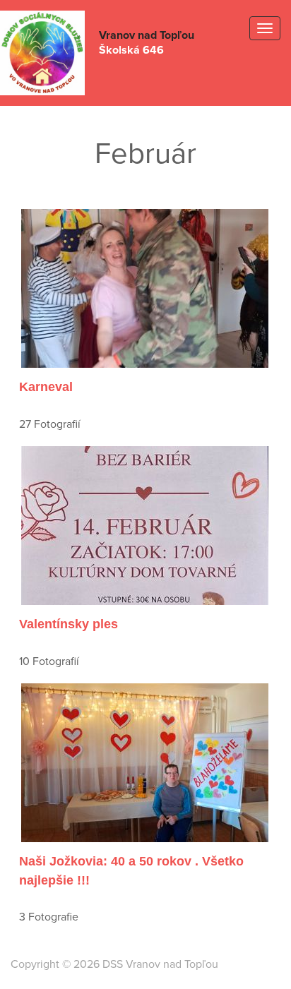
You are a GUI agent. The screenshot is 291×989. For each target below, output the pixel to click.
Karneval (46, 387)
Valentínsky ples (68, 624)
